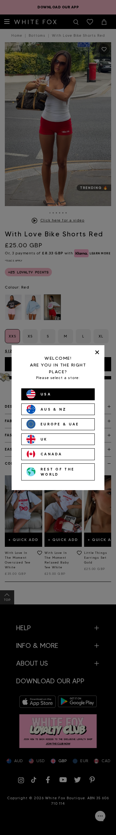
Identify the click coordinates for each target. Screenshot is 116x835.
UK (44, 439)
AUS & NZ (53, 409)
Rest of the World (57, 472)
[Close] (97, 352)
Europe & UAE (60, 424)
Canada (52, 454)
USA (46, 394)
